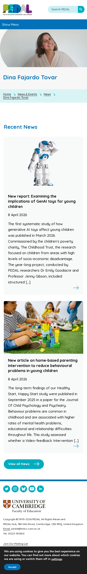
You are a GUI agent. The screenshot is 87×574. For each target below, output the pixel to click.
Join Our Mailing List (15, 543)
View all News (19, 464)
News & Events (27, 94)
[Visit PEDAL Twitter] (6, 489)
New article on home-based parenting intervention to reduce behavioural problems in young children (42, 365)
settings (56, 559)
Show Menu (10, 25)
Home (7, 94)
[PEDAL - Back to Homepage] (17, 9)
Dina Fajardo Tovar (16, 97)
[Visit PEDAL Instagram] (15, 489)
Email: (7, 528)
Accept (12, 567)
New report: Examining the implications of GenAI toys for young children (42, 201)
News (47, 94)
